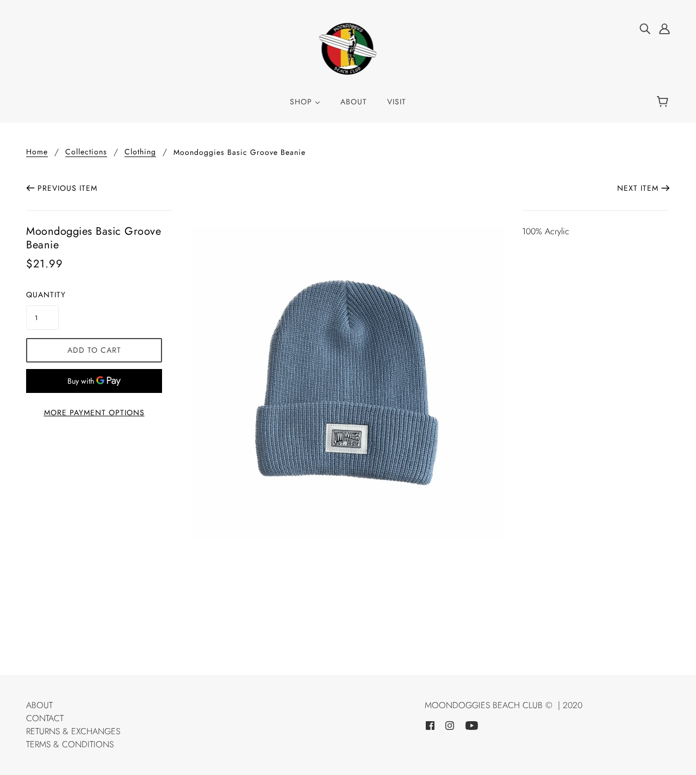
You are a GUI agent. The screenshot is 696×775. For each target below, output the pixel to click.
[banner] (348, 48)
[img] (645, 28)
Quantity (42, 294)
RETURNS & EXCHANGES (73, 731)
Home (37, 152)
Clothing (140, 152)
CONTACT (45, 718)
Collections (86, 152)
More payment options (94, 412)
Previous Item (67, 188)
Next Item (637, 188)
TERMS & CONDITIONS (70, 744)
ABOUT (39, 705)
